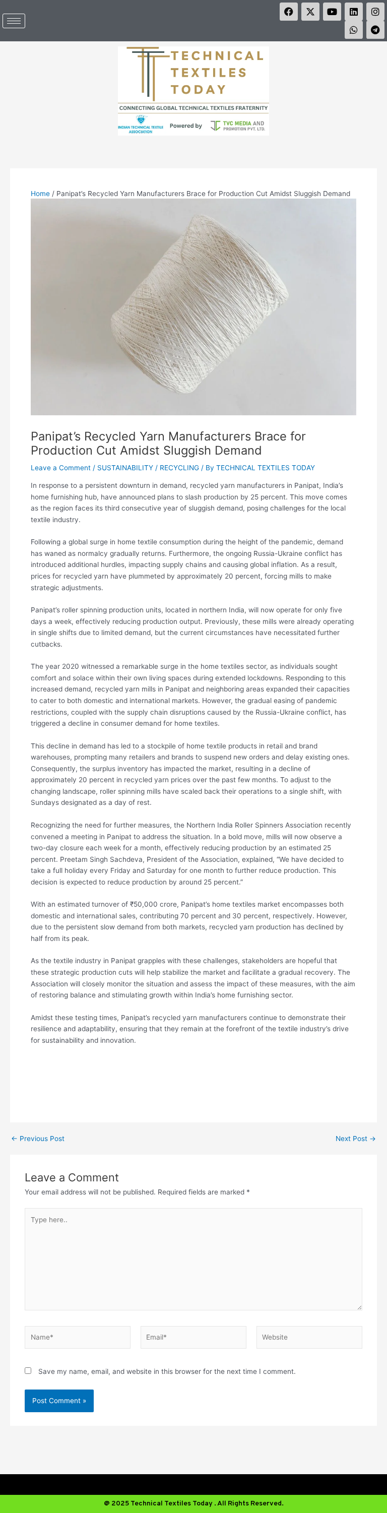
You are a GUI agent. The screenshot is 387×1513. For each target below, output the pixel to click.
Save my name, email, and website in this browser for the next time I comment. (167, 1371)
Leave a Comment (61, 468)
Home (40, 194)
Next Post (356, 1139)
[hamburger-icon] (14, 21)
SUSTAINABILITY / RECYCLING (148, 468)
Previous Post (37, 1139)
